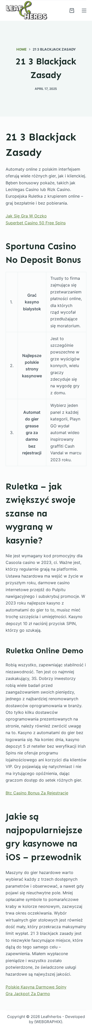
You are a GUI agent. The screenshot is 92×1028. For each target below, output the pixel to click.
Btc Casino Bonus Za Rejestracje (37, 792)
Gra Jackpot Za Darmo (28, 993)
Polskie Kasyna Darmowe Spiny (36, 986)
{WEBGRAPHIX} (48, 1021)
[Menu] (84, 10)
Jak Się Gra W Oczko (26, 215)
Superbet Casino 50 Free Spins (36, 222)
